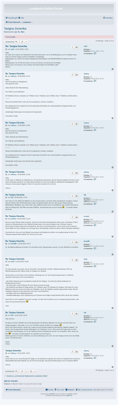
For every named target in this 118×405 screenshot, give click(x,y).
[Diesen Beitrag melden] (72, 47)
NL (19, 32)
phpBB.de (69, 395)
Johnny (86, 74)
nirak (85, 259)
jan (16, 32)
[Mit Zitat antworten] (77, 47)
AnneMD (87, 241)
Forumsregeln (10, 37)
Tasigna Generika (15, 28)
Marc (22, 32)
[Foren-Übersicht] (17, 9)
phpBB (51, 394)
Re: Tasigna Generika (16, 46)
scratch (86, 216)
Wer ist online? (11, 381)
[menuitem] (21, 18)
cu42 (85, 46)
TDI (85, 195)
